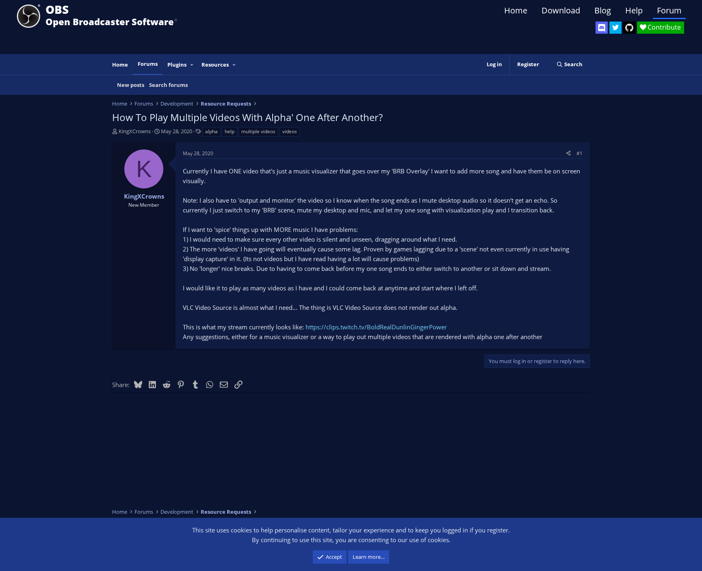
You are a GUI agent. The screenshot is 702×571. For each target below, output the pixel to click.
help (229, 131)
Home (515, 10)
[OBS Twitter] (615, 28)
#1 (579, 153)
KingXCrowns (135, 131)
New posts (130, 85)
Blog (602, 10)
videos (289, 131)
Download (561, 10)
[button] (192, 65)
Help (634, 10)
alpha (211, 131)
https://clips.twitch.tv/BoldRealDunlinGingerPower (376, 327)
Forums (148, 63)
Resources (215, 64)
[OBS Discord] (602, 28)
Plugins (176, 64)
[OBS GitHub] (629, 28)
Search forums (168, 85)
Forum (669, 10)
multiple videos (258, 131)
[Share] (568, 153)
